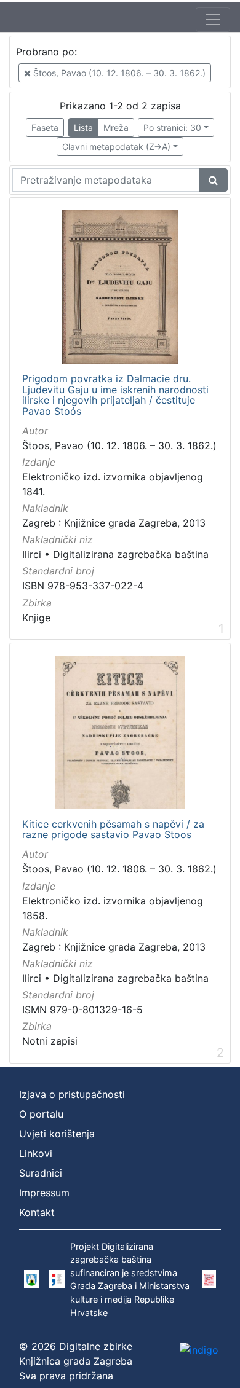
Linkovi (35, 1153)
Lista (83, 127)
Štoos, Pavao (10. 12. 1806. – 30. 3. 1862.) (118, 73)
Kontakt (37, 1212)
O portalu (41, 1114)
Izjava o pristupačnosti (72, 1094)
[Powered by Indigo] (199, 1349)
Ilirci (31, 554)
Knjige (36, 617)
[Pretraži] (213, 180)
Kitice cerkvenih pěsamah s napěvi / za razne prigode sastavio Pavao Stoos (113, 830)
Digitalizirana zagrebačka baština (131, 554)
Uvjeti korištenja (57, 1133)
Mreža (116, 127)
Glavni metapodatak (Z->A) (116, 146)
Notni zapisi (50, 1041)
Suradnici (40, 1173)
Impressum (44, 1192)
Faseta (44, 127)
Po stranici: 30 (172, 127)
